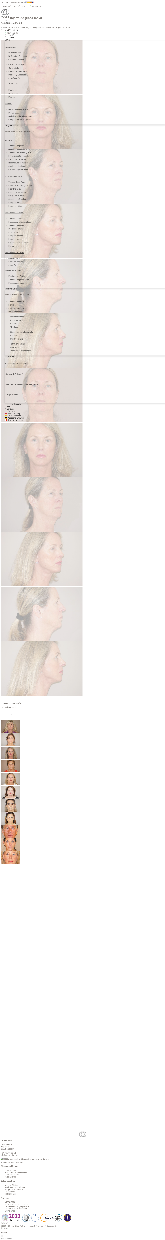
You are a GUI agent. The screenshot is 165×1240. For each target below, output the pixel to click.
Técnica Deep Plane (16, 182)
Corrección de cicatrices (18, 243)
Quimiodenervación (13, 1094)
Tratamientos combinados (20, 351)
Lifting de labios (15, 206)
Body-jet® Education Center (20, 116)
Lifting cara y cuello (13, 917)
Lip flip (11, 305)
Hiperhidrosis (14, 347)
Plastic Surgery (13, 413)
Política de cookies (51, 1226)
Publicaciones (14, 90)
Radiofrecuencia (16, 339)
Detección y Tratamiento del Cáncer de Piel (22, 384)
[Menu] (1, 27)
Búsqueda (6, 6)
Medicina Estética (12, 289)
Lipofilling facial (14, 189)
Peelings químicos (16, 308)
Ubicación (15, 6)
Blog (8, 406)
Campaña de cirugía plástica (20, 120)
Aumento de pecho (16, 146)
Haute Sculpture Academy (19, 109)
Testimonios (13, 83)
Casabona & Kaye (16, 64)
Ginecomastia (14, 258)
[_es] (10, 732)
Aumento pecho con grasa (19, 152)
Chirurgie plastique (15, 420)
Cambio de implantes (17, 166)
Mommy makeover (16, 246)
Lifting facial (13, 265)
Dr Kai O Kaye (14, 53)
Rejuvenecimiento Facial (13, 176)
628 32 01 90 (36, 6)
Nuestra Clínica (11, 1185)
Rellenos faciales (16, 317)
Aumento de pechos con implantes (19, 904)
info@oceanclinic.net (9, 1155)
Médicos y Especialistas (18, 75)
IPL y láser (13, 327)
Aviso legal (39, 1226)
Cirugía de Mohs (12, 395)
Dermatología (10, 357)
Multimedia (13, 93)
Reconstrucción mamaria (19, 163)
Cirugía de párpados (17, 199)
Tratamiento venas (17, 344)
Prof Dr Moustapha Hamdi (16, 1172)
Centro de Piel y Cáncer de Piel (16, 364)
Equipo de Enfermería (17, 71)
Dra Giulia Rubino (12, 1175)
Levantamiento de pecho (18, 156)
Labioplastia (13, 232)
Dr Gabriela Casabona (17, 56)
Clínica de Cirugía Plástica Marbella (13, 2)
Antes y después (13, 404)
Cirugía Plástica (11, 125)
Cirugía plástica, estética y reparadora (19, 131)
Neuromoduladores (16, 312)
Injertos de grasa (15, 229)
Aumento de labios (16, 301)
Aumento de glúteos (16, 225)
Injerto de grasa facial (14, 919)
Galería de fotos (15, 78)
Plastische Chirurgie (15, 418)
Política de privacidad (27, 1226)
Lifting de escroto (15, 262)
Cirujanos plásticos (16, 59)
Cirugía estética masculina (14, 253)
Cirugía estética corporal (14, 213)
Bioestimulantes (16, 320)
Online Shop (10, 1211)
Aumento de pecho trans (18, 279)
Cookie (5, 1228)
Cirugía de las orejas (17, 192)
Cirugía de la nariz (16, 196)
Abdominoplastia (15, 218)
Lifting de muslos (15, 236)
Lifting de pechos (12, 909)
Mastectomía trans (16, 283)
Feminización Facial (16, 276)
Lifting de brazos (15, 239)
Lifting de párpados (13, 926)
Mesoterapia (14, 324)
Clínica (7, 40)
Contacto (10, 38)
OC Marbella (13, 68)
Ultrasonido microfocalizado (21, 332)
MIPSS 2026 (13, 113)
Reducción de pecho (17, 159)
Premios (11, 97)
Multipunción (14, 335)
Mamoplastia (9, 140)
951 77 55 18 (25, 6)
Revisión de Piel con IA (14, 374)
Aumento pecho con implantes (21, 149)
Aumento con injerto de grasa (17, 907)
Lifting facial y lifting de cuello (20, 185)
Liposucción (10, 993)
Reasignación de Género (13, 270)
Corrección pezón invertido (19, 170)
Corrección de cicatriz (14, 1096)
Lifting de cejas (14, 203)
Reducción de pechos (14, 911)
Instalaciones (10, 1194)
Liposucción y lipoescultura (19, 222)
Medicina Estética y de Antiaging (17, 294)
